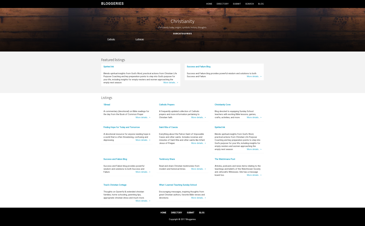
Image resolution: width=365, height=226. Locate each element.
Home (209, 4)
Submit (237, 4)
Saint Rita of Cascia (168, 127)
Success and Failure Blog (198, 66)
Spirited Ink (109, 66)
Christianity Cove (223, 104)
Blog (261, 4)
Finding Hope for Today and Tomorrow (122, 127)
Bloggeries (112, 4)
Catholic (111, 39)
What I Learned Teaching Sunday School (178, 185)
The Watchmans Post (225, 159)
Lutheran (140, 39)
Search (249, 4)
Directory (223, 4)
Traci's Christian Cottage (115, 185)
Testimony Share (167, 159)
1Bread (107, 104)
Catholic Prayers (167, 104)
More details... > (171, 82)
